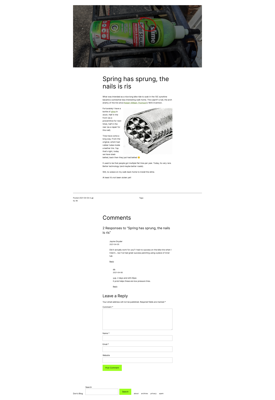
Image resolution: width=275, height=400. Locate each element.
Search (88, 387)
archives (144, 393)
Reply (111, 261)
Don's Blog (78, 393)
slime (113, 111)
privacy (153, 393)
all (92, 198)
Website (106, 355)
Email (106, 344)
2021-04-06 (118, 272)
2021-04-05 (114, 244)
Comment (108, 307)
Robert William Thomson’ (135, 103)
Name (106, 333)
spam (161, 393)
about (136, 393)
